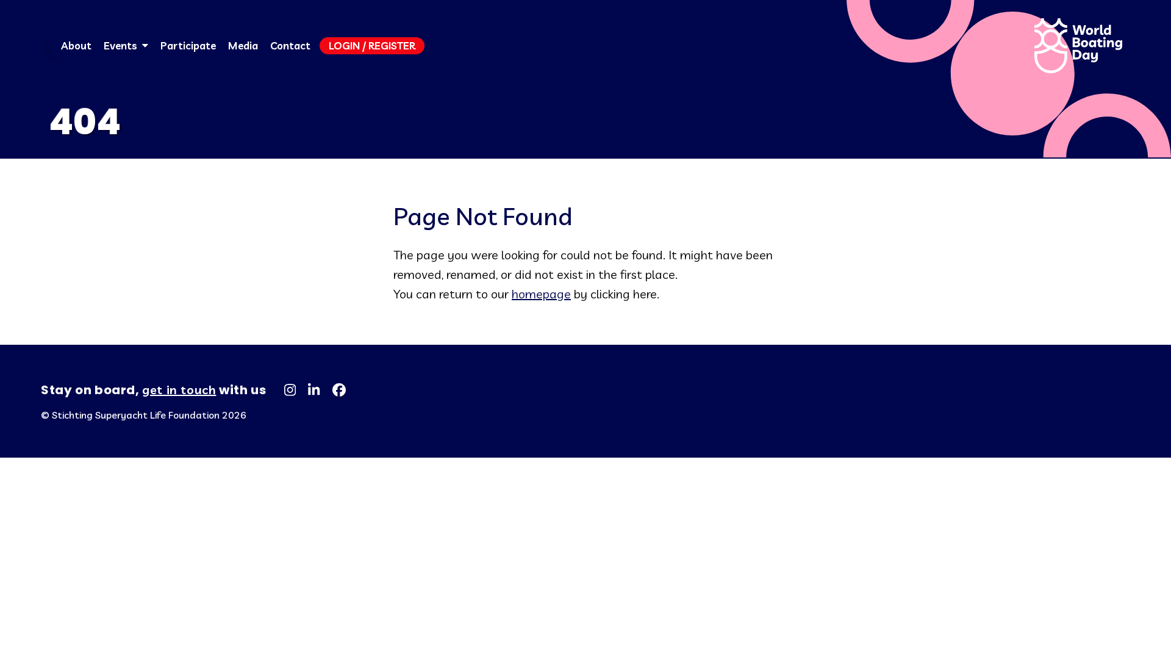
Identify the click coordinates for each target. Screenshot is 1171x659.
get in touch (179, 389)
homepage (541, 293)
